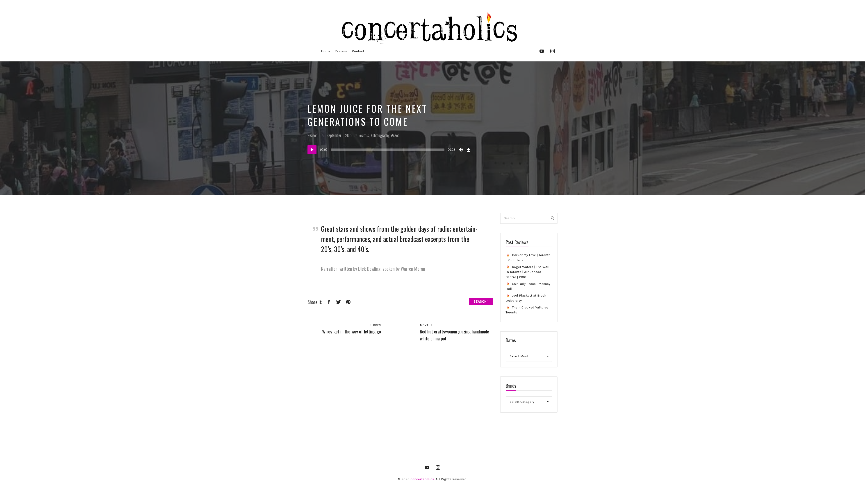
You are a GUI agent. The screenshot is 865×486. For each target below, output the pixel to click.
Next (424, 325)
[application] (389, 149)
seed (396, 135)
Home (325, 51)
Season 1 (313, 135)
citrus (365, 135)
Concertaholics (422, 479)
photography (381, 135)
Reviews (341, 51)
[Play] (311, 149)
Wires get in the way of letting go (351, 331)
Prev (376, 325)
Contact (358, 51)
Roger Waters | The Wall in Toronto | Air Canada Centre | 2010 (527, 272)
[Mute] (460, 149)
